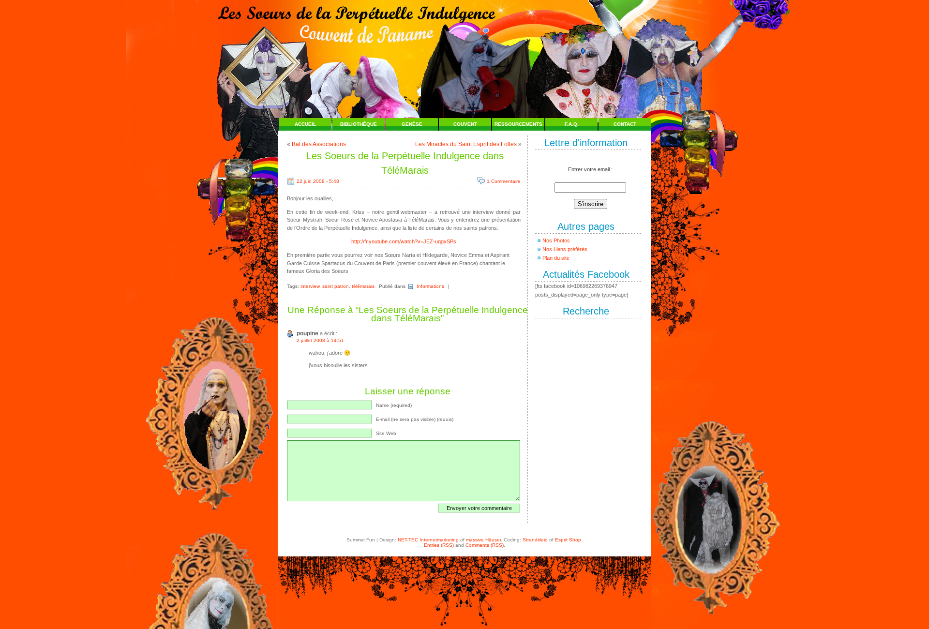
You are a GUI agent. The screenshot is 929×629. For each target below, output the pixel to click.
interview (309, 286)
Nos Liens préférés (564, 249)
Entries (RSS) (439, 545)
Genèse (412, 124)
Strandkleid (535, 539)
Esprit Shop (568, 539)
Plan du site (555, 258)
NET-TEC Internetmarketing (428, 539)
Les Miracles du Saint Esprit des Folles (466, 144)
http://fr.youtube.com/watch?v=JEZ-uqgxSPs (403, 241)
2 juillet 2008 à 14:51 (320, 340)
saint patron (335, 286)
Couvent (465, 124)
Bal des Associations (319, 144)
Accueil (305, 124)
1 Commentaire (504, 181)
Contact (625, 124)
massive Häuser (483, 539)
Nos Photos (556, 240)
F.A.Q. (572, 124)
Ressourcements (518, 124)
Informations (430, 286)
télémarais (363, 286)
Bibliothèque (358, 124)
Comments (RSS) (484, 545)
